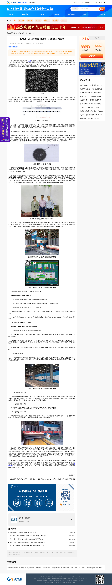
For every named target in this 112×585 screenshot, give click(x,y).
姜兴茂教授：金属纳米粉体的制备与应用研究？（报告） (92, 104)
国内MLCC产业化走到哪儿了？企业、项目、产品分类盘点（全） (92, 85)
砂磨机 (55, 20)
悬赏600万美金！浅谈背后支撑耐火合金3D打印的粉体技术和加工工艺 (92, 89)
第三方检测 (82, 567)
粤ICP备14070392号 (70, 582)
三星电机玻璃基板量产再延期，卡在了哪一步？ (92, 107)
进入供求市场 (100, 2)
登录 (75, 2)
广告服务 (72, 576)
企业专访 (29, 33)
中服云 (101, 567)
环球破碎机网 (65, 567)
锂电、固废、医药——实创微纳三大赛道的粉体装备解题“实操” (92, 96)
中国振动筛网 (56, 567)
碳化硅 (46, 20)
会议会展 (71, 14)
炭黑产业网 (74, 567)
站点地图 (42, 576)
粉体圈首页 (23, 2)
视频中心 (86, 14)
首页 (15, 33)
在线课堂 (32, 2)
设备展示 (56, 14)
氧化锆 (29, 20)
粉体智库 (102, 14)
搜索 (102, 9)
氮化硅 (38, 20)
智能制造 (38, 567)
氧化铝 (21, 20)
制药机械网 (30, 567)
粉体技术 (25, 14)
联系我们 (78, 576)
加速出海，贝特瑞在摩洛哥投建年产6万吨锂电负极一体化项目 (28, 536)
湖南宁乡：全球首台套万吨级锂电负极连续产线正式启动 (26, 539)
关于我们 (48, 576)
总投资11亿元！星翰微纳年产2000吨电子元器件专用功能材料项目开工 (92, 111)
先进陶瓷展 (22, 567)
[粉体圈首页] (11, 2)
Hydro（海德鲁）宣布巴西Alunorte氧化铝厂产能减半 (92, 115)
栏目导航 (54, 576)
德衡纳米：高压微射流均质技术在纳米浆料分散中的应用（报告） (92, 118)
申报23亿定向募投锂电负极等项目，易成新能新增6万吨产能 (27, 542)
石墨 (29, 61)
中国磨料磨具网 (13, 567)
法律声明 (66, 576)
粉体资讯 (10, 14)
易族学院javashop (92, 567)
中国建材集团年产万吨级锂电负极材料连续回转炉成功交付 (27, 545)
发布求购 (92, 56)
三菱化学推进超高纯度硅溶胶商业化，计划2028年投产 (92, 92)
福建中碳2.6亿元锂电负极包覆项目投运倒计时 (23, 532)
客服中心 (88, 2)
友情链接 (60, 576)
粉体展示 (40, 14)
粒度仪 (63, 20)
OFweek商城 (46, 567)
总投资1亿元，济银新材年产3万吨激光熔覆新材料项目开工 (92, 100)
